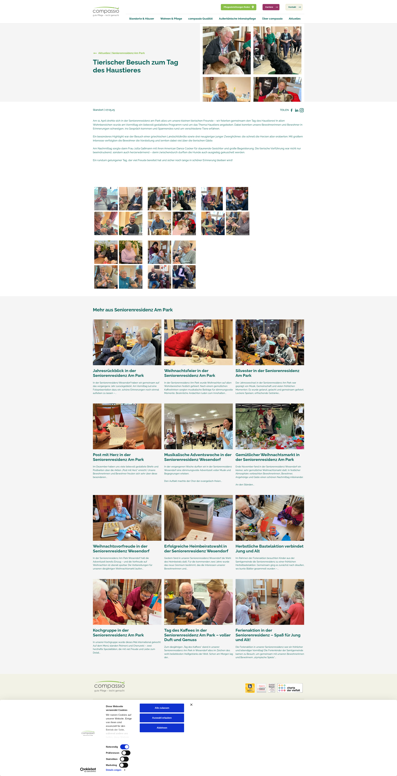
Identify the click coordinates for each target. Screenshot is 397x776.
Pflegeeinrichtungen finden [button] (237, 7)
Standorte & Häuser (141, 18)
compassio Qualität (200, 18)
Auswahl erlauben (162, 717)
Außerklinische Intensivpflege (237, 18)
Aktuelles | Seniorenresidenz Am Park (121, 53)
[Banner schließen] (256, 705)
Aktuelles (295, 18)
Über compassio (272, 18)
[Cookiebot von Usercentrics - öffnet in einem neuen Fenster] (88, 770)
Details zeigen (113, 770)
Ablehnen (162, 727)
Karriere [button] (269, 7)
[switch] (126, 752)
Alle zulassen (162, 708)
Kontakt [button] (292, 7)
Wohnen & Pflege (171, 18)
